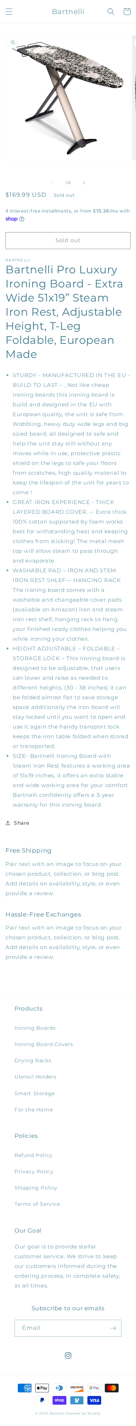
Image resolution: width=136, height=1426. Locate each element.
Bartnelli (57, 1413)
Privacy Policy (34, 1171)
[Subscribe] (113, 1328)
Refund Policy (34, 1155)
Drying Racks (33, 1060)
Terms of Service (37, 1204)
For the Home (34, 1109)
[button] (9, 12)
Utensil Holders (36, 1076)
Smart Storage (35, 1093)
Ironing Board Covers (44, 1044)
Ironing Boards (35, 1028)
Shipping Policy (36, 1187)
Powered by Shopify (83, 1413)
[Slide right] (84, 183)
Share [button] (21, 823)
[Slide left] (52, 183)
